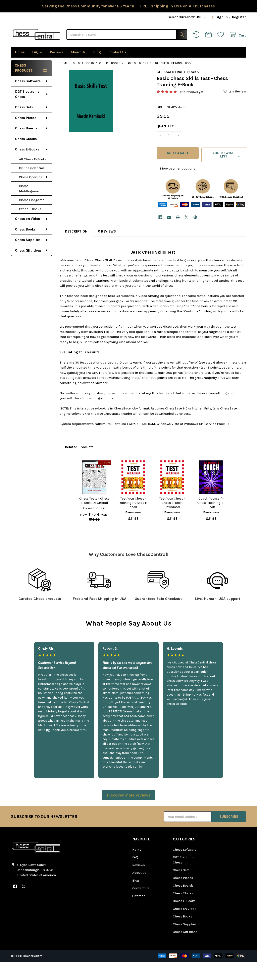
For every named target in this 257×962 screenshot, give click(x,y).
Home (19, 52)
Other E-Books (30, 209)
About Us (78, 52)
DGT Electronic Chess (27, 94)
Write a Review (234, 91)
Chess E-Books (27, 149)
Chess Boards (26, 128)
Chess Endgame (31, 200)
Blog (97, 52)
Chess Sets (24, 107)
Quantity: (165, 126)
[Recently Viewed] (197, 34)
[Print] (178, 217)
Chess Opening (31, 177)
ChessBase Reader (118, 413)
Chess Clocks (26, 139)
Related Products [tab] (79, 447)
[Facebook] (160, 217)
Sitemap (139, 896)
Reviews (56, 52)
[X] (186, 217)
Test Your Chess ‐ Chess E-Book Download (172, 502)
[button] (223, 154)
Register (239, 17)
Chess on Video (27, 219)
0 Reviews (107, 231)
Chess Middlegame (29, 188)
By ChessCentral (31, 168)
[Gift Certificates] (209, 34)
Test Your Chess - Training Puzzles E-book (133, 502)
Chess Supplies (28, 240)
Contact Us (117, 52)
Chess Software (28, 81)
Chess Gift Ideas (28, 250)
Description (76, 231)
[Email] (169, 217)
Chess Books (25, 229)
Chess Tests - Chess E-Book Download (94, 500)
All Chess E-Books (33, 159)
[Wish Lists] (221, 34)
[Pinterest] (195, 217)
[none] (91, 101)
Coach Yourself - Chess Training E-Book (211, 502)
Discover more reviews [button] (128, 795)
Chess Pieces (25, 118)
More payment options (177, 168)
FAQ (35, 52)
